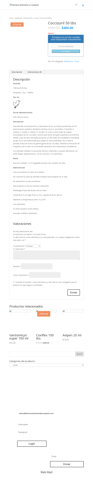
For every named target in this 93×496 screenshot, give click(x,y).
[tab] (17, 72)
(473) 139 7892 (25, 390)
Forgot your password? (25, 438)
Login (32, 443)
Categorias (18, 18)
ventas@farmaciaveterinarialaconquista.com (36, 413)
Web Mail (46, 472)
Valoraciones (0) (34, 72)
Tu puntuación (19, 246)
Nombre (17, 266)
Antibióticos (68, 61)
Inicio (11, 18)
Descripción (17, 72)
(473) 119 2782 (25, 387)
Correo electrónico (21, 275)
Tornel (36, 18)
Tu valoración (19, 249)
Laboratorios (28, 18)
